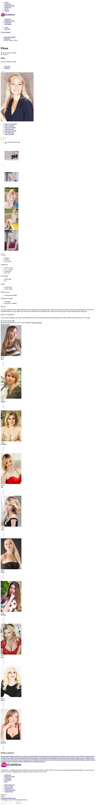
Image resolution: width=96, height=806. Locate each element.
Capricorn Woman (17, 761)
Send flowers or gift (10, 131)
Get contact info (9, 132)
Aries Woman (54, 756)
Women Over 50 (28, 760)
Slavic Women (61, 758)
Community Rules (9, 790)
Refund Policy (8, 788)
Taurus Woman (43, 758)
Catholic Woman (90, 760)
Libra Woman (62, 756)
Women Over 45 (18, 760)
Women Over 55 (38, 760)
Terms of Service (9, 785)
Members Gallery (9, 776)
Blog (5, 781)
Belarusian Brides (44, 756)
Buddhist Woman (79, 760)
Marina (3, 700)
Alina (2, 529)
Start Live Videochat (10, 124)
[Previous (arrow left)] (1, 139)
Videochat (7, 66)
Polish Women (52, 758)
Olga (2, 657)
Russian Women (58, 760)
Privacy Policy (8, 786)
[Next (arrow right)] (3, 139)
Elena (2, 572)
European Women (6, 761)
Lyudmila (3, 444)
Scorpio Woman (70, 758)
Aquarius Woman (69, 760)
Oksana (3, 401)
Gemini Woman (89, 756)
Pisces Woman (34, 758)
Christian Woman (28, 761)
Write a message (9, 126)
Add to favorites (9, 129)
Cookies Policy (9, 791)
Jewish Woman (5, 758)
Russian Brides (5, 756)
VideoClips (7, 778)
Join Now (7, 29)
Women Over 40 (7, 760)
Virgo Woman (71, 756)
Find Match (7, 780)
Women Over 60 (48, 760)
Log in (6, 2)
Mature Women (14, 758)
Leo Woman (24, 756)
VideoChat (7, 775)
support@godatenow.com (8, 798)
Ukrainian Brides (33, 756)
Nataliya (3, 615)
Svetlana (3, 742)
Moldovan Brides (15, 756)
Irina (2, 359)
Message (7, 68)
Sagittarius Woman (39, 761)
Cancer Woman (80, 756)
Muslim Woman (24, 758)
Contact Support (5, 32)
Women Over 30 (81, 758)
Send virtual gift (9, 134)
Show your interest (10, 127)
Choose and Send (36, 322)
